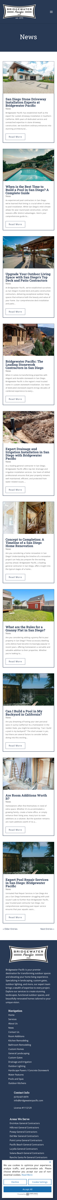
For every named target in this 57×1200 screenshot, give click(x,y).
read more (15, 136)
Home (11, 1015)
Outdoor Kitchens (17, 1083)
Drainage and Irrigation (20, 1061)
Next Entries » (47, 928)
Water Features (16, 1074)
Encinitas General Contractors (25, 1123)
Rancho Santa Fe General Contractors (28, 1157)
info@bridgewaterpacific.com (28, 1100)
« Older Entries (10, 928)
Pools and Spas (16, 1078)
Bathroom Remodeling (19, 1044)
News (8, 108)
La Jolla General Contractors (24, 1148)
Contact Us (13, 1032)
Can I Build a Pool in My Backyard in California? (24, 712)
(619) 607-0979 (21, 1096)
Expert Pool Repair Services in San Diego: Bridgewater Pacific (27, 883)
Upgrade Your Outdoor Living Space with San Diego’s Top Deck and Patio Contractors (28, 277)
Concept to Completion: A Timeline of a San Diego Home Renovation (25, 542)
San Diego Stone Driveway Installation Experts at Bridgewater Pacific (26, 102)
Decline (15, 1182)
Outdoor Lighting (16, 1066)
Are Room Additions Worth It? (26, 797)
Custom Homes (16, 1049)
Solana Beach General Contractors (27, 1153)
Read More (27, 1174)
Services (12, 1019)
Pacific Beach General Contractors (27, 1144)
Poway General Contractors (23, 1131)
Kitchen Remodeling (18, 1040)
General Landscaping (18, 1053)
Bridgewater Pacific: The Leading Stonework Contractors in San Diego (24, 364)
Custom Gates (15, 1057)
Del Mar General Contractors (24, 1136)
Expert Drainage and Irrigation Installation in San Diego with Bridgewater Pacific (27, 454)
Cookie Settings (40, 1182)
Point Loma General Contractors (26, 1140)
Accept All (27, 1189)
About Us (13, 1023)
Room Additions (16, 1036)
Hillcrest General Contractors (24, 1127)
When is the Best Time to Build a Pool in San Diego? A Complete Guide (27, 189)
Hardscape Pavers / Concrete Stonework (28, 1070)
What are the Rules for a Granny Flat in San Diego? (25, 628)
